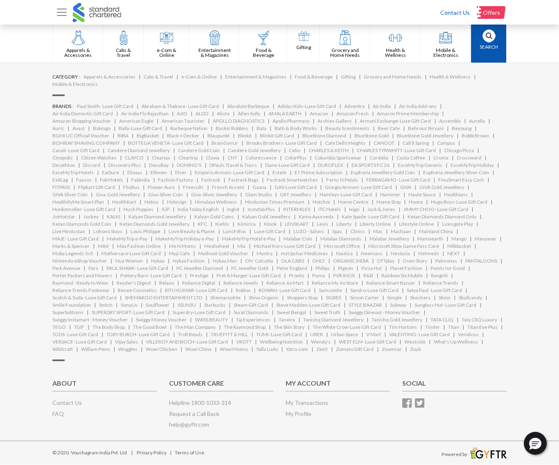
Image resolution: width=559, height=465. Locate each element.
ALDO (202, 113)
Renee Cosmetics (137, 290)
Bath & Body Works (296, 128)
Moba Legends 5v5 (72, 253)
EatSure (110, 172)
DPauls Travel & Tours (233, 165)
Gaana (259, 187)
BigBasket (148, 136)
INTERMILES (296, 209)
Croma (441, 158)
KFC (202, 224)
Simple (394, 297)
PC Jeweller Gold (249, 268)
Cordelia (379, 158)
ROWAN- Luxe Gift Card (285, 290)
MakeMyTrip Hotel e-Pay (248, 239)
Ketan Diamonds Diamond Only (442, 216)
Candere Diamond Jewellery (139, 150)
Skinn (445, 297)
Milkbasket (459, 246)
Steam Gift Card (251, 305)
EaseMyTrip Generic (420, 165)
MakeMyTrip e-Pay (127, 239)
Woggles (127, 349)
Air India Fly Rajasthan (145, 113)
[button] (535, 443)
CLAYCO (134, 158)
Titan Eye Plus (482, 327)
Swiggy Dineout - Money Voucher (384, 312)
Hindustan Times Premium (274, 202)
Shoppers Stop (302, 297)
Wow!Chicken (161, 349)
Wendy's (321, 342)
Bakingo (101, 128)
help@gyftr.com (189, 424)
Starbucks (214, 305)
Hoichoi (321, 202)
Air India (382, 106)
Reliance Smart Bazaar (390, 283)
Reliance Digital (198, 283)
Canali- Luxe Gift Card (75, 150)
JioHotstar (63, 216)
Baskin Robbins (232, 128)
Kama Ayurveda (316, 216)
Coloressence (261, 158)
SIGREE (334, 297)
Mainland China (436, 231)
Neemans (372, 253)
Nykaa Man (225, 261)
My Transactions (307, 402)
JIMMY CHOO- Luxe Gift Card (435, 209)
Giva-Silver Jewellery (214, 194)
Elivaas (134, 172)
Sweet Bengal (291, 312)
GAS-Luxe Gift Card (296, 187)
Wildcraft (62, 349)
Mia (241, 246)
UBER (316, 334)
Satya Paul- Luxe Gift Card (434, 290)
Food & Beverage (314, 77)
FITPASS (61, 187)
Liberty (344, 224)
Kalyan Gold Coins (214, 216)
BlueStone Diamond (324, 136)
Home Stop (388, 202)
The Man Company (195, 327)
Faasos (84, 180)
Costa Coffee (411, 158)
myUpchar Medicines (304, 253)
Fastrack (210, 180)
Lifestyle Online (416, 224)
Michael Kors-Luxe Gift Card (285, 246)
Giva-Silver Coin (165, 194)
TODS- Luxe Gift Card (75, 334)
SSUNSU (187, 305)
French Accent (228, 187)
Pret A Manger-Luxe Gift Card (248, 275)
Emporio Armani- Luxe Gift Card (229, 172)
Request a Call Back (194, 413)
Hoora (416, 202)
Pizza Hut (371, 268)
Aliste (223, 113)
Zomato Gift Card (355, 349)
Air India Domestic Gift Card (82, 113)
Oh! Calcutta (259, 261)
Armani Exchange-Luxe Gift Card (395, 121)
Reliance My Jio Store (335, 283)
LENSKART (297, 224)
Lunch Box (234, 231)
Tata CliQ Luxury (479, 320)
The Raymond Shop (245, 327)
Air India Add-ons (418, 106)
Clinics (357, 231)
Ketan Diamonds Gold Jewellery (154, 224)
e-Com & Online (199, 77)
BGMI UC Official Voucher (80, 136)
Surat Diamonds (251, 312)
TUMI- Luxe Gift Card (279, 334)
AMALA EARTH (285, 113)
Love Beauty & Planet (192, 231)
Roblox (243, 290)
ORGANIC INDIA (351, 261)
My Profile (298, 413)
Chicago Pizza (459, 150)
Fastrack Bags (243, 180)
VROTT (244, 342)
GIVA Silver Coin (70, 194)
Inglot (233, 209)
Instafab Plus (261, 209)
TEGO (59, 327)
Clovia (212, 158)
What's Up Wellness (456, 342)
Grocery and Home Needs (393, 77)
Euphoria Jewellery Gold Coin (383, 172)
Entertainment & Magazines (255, 77)
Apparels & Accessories (109, 77)
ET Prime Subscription (319, 172)
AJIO (182, 113)
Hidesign (177, 202)
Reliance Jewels (240, 283)
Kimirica (246, 224)
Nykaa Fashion (189, 261)
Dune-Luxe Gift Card (287, 165)
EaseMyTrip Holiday (472, 165)
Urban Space (344, 334)
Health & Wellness (450, 77)
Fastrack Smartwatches (292, 180)
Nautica (344, 253)
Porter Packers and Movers (82, 275)
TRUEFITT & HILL (229, 334)
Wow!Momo (234, 349)
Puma (318, 275)
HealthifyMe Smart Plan (78, 202)
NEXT (453, 253)
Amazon (319, 113)
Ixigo (354, 209)
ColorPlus (296, 158)
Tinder (432, 327)
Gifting (348, 77)
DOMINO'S (189, 165)
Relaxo (166, 283)
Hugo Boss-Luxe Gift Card (459, 202)
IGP (165, 209)
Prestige (199, 275)
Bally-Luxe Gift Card (140, 128)
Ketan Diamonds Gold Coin (81, 224)
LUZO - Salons (308, 231)
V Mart (373, 334)
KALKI (113, 216)
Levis (322, 224)
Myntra (265, 253)
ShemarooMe (225, 297)
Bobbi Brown (475, 136)
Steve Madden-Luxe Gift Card (308, 305)
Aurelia (477, 121)
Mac (378, 231)
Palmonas (446, 261)
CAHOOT (384, 143)
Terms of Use (189, 452)
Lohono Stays (107, 231)
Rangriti (439, 275)
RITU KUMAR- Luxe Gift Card (196, 290)
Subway (398, 305)
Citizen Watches (99, 158)
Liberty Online (375, 224)
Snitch (106, 305)
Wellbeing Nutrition (281, 342)
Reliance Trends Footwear (81, 290)
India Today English (198, 209)
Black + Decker (183, 136)
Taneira (287, 320)
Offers (491, 12)
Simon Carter (364, 297)
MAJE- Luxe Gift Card (75, 239)
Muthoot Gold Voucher (223, 253)
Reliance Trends (440, 283)
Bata (261, 128)
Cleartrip (188, 158)
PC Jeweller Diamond (199, 268)
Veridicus (468, 334)
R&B (368, 275)
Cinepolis (62, 158)
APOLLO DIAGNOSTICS (238, 121)
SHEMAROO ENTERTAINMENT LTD (163, 297)
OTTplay (385, 261)
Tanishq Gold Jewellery (397, 320)
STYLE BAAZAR (365, 305)
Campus (446, 143)
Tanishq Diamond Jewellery (333, 320)
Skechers (420, 297)
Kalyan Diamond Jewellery (157, 216)
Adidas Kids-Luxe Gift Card (306, 106)
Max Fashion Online (139, 246)
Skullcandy (470, 297)
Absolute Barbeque (248, 106)
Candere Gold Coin (199, 150)
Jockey (91, 216)
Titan (453, 327)
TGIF (79, 327)
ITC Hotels (329, 209)
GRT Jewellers (295, 194)
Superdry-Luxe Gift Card (199, 312)
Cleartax (161, 158)
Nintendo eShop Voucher (79, 261)
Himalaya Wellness (216, 202)
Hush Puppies (138, 209)
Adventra (354, 106)
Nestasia (400, 253)
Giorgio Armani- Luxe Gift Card (358, 187)
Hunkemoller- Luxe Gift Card (83, 209)
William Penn (95, 349)
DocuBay (159, 165)
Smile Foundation (71, 305)
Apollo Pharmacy (291, 121)
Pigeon (345, 268)
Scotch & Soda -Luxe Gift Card (84, 297)
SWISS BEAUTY (211, 320)
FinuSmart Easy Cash (461, 180)
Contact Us (455, 12)
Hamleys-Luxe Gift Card (346, 194)
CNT (232, 158)
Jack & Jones (381, 209)
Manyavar (485, 239)
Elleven (159, 172)
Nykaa (158, 261)
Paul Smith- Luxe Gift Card (105, 106)
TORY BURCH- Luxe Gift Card (138, 334)
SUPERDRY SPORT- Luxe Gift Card (128, 312)
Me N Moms (182, 246)
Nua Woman (129, 261)
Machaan (401, 231)
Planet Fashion (406, 268)
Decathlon (63, 165)
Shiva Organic (264, 297)
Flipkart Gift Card (96, 187)
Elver (181, 172)
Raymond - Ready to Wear (80, 283)
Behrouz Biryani (426, 128)
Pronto (296, 275)
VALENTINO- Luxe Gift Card (419, 334)
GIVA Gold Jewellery (441, 187)
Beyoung (461, 128)
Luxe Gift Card (269, 231)
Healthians (456, 194)
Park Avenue (66, 268)
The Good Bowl (150, 327)
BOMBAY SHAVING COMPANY (86, 143)
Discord (91, 165)
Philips (323, 268)
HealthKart (124, 202)
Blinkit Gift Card (277, 136)
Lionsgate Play (457, 224)
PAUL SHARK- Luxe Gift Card (137, 268)
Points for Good (448, 268)
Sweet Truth (327, 312)
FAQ (58, 413)
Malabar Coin (298, 239)
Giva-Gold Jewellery (118, 194)
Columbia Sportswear (338, 158)
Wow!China (198, 349)
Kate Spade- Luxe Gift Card (370, 216)
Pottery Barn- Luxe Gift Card (151, 275)
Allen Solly (249, 113)
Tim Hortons (403, 327)
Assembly (450, 121)
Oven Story (415, 261)
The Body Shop (108, 327)
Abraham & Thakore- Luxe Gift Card (180, 106)
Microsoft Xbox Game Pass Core (403, 246)
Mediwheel (216, 246)
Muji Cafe (179, 253)
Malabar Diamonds (340, 239)
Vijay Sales (126, 342)
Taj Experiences (253, 320)
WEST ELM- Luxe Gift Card (367, 342)
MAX (103, 246)
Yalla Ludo (267, 349)
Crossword (469, 158)
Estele (279, 172)
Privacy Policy (152, 452)
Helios (151, 202)
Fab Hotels (111, 180)
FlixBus (131, 187)
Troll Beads (190, 334)
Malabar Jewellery (389, 239)
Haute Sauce (422, 194)
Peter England (292, 268)
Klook (270, 224)
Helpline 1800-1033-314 (200, 402)
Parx (93, 268)
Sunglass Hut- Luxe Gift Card (445, 305)
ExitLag (60, 180)
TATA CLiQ (442, 320)
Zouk (415, 349)
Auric (58, 128)
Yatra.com (297, 349)
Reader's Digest (134, 283)
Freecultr (193, 187)
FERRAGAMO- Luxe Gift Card (398, 180)
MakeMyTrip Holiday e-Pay (185, 239)
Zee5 (322, 349)
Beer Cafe (389, 128)
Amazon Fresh (352, 113)
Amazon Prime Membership (408, 113)
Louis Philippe (145, 231)
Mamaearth (430, 239)
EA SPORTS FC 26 (371, 165)
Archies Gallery (335, 121)
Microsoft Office (342, 246)
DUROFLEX (330, 165)
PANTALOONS (481, 261)
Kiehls (222, 224)
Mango (459, 239)
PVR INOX (344, 275)
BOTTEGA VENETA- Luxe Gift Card (165, 143)
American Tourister (183, 121)
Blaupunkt (218, 136)
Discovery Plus (124, 165)
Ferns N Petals (342, 180)
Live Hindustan (68, 231)
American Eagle (136, 121)
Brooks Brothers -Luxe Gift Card (281, 143)
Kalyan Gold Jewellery (266, 216)
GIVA (405, 187)
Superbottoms (67, 312)
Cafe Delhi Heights (345, 143)
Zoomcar (392, 349)
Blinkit (245, 136)
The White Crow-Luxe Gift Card (347, 327)
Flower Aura (161, 187)
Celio (294, 150)
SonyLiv (129, 305)
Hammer (390, 194)
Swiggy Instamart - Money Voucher (90, 320)
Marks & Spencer (71, 246)
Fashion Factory (175, 180)
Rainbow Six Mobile (402, 275)
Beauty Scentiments (347, 128)
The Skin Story (289, 327)
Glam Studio (258, 194)
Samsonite (330, 290)
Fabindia (140, 180)
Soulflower (157, 305)
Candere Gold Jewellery (254, 150)
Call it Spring (416, 143)
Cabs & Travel (158, 77)
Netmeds (428, 253)
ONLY (318, 261)
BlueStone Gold (371, 136)
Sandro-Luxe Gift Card (374, 290)
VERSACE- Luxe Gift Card (79, 342)
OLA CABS (292, 261)
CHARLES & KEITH (329, 150)
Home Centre (353, 202)
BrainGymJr (225, 143)
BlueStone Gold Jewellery (425, 136)
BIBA (122, 136)
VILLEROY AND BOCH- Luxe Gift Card (187, 342)
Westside (415, 342)
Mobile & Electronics (75, 84)
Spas (337, 231)
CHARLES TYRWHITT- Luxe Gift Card (396, 150)
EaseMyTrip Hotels (73, 172)
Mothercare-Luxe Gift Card (131, 253)
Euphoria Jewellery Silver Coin (456, 172)
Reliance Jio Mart (285, 283)
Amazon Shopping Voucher (81, 121)
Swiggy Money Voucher (161, 320)
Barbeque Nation (188, 128)
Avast (78, 128)
